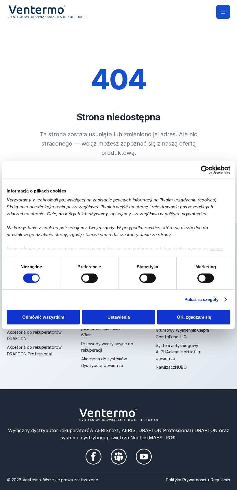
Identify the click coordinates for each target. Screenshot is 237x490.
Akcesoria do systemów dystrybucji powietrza (104, 362)
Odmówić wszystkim (43, 317)
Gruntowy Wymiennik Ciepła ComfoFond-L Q (182, 333)
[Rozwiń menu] (223, 12)
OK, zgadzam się (194, 317)
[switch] (89, 278)
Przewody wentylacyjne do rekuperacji (107, 347)
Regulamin (220, 479)
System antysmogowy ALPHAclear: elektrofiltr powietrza (178, 352)
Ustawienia (119, 317)
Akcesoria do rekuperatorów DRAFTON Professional (34, 350)
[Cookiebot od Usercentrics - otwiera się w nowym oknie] (205, 169)
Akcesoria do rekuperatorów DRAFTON (34, 335)
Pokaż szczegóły (201, 299)
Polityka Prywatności (186, 479)
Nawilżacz (165, 367)
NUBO (181, 367)
